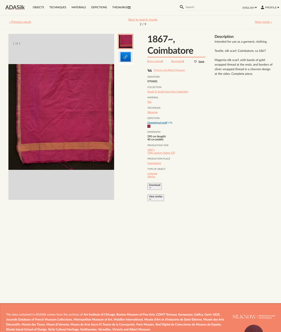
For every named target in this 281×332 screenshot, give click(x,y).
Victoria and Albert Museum (131, 329)
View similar (155, 196)
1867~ (151, 150)
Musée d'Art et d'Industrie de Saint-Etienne (173, 319)
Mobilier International (128, 319)
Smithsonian (88, 329)
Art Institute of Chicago (99, 314)
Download (154, 185)
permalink (177, 61)
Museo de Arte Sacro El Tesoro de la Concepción (102, 324)
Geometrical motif (157, 122)
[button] (125, 41)
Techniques (57, 7)
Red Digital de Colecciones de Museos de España (188, 324)
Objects (38, 7)
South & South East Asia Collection (167, 91)
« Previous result (20, 22)
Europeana (185, 314)
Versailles (104, 329)
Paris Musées (145, 324)
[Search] (181, 7)
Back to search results (143, 19)
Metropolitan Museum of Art (93, 319)
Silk (149, 102)
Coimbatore (154, 163)
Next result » (263, 22)
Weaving (152, 112)
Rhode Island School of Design (26, 329)
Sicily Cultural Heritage (63, 329)
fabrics (151, 176)
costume (152, 173)
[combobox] (212, 7)
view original (155, 61)
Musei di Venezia (57, 324)
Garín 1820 (212, 314)
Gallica (198, 314)
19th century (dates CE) (161, 153)
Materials (78, 7)
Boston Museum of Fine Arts (135, 314)
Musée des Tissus (33, 324)
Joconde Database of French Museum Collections (39, 319)
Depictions (99, 7)
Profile (271, 7)
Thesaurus (120, 7)
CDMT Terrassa (166, 314)
